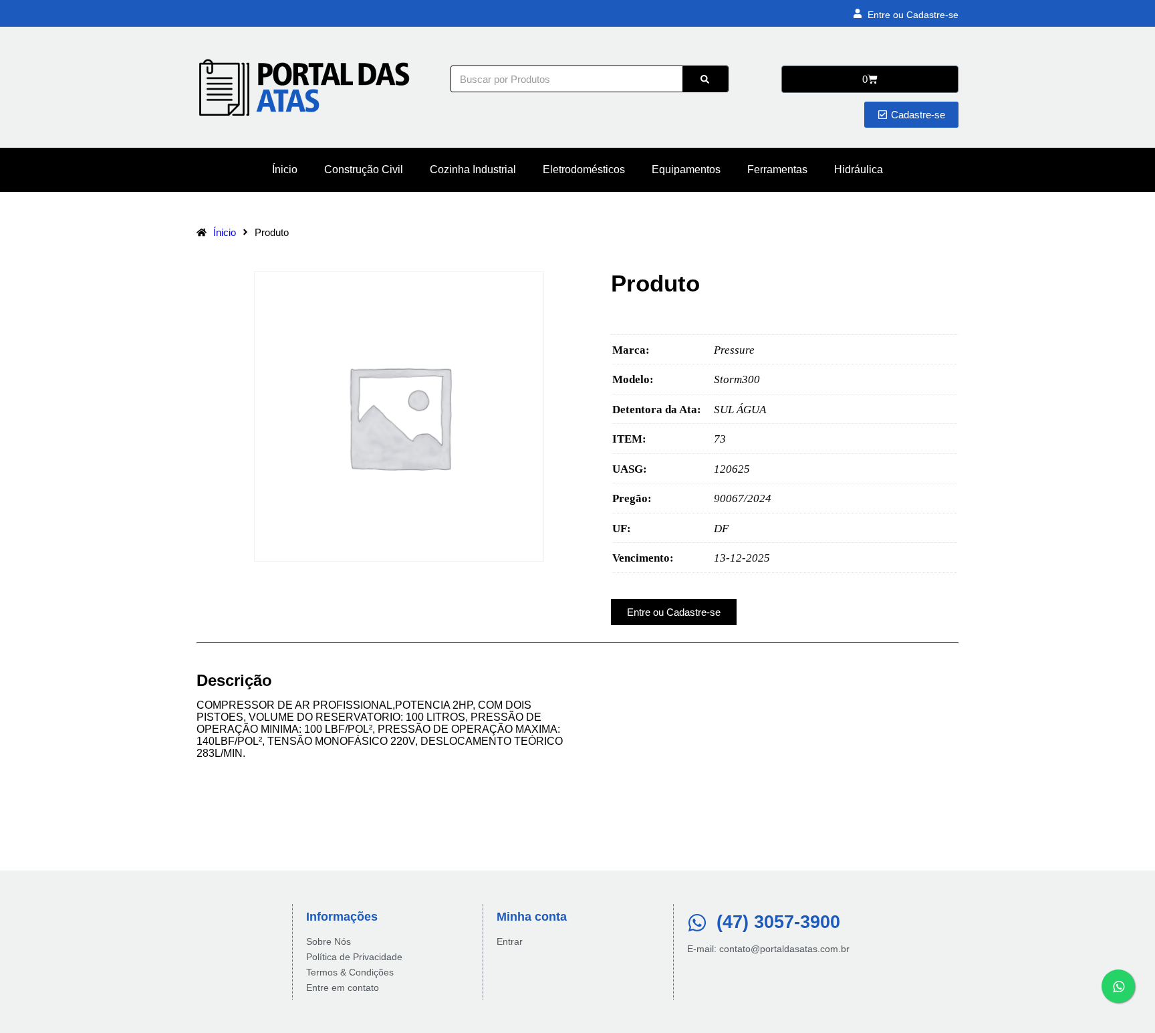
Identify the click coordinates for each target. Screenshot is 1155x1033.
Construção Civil (363, 169)
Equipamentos (686, 169)
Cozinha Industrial (473, 169)
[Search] (705, 79)
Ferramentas (777, 169)
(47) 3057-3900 (778, 922)
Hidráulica (858, 169)
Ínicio (284, 169)
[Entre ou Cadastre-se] (857, 13)
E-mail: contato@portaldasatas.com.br (768, 948)
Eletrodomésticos (584, 169)
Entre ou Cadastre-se (913, 14)
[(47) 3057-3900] (697, 923)
